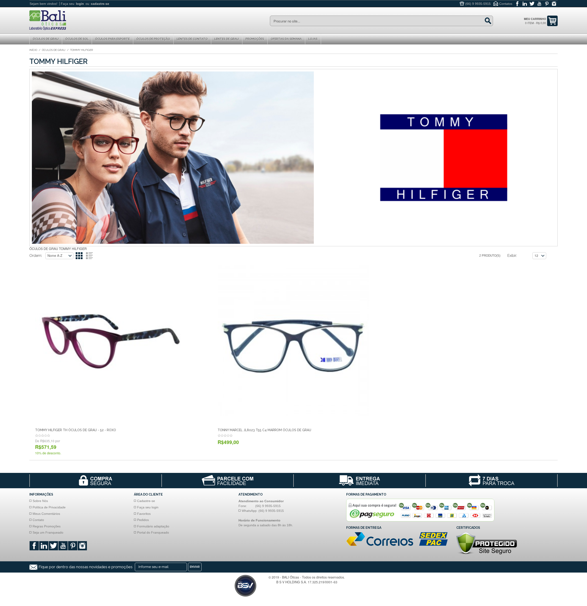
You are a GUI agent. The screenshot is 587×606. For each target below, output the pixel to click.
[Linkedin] (524, 3)
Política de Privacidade (49, 507)
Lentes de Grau (226, 39)
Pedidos (143, 520)
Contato (38, 520)
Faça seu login (147, 507)
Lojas (313, 39)
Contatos (505, 3)
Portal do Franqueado (153, 532)
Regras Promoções (47, 526)
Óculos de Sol (77, 39)
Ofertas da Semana (286, 39)
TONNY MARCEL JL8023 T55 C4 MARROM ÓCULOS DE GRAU (264, 430)
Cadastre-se (146, 501)
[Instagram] (554, 3)
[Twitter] (532, 3)
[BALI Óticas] (47, 19)
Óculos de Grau (46, 39)
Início (33, 50)
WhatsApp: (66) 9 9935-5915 (263, 511)
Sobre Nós (40, 501)
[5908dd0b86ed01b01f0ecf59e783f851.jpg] (111, 340)
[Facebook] (517, 3)
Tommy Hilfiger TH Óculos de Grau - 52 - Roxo (75, 430)
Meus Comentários (46, 514)
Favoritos (144, 514)
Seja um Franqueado (48, 532)
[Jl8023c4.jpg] (293, 340)
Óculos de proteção (153, 39)
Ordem (35, 255)
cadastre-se (100, 3)
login (80, 3)
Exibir (511, 255)
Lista (89, 255)
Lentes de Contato (192, 39)
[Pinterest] (546, 3)
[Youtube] (539, 3)
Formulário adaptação (153, 526)
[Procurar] (488, 20)
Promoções (255, 39)
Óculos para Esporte (112, 39)
